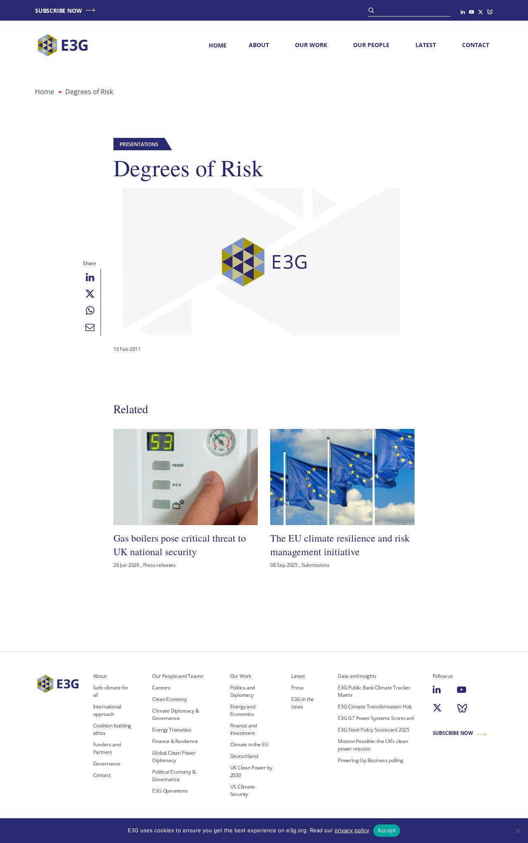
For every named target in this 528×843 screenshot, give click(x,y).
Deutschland (244, 756)
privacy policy (352, 830)
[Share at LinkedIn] (90, 277)
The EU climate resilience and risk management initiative (340, 544)
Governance (106, 763)
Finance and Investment (243, 729)
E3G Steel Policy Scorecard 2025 (374, 729)
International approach (107, 710)
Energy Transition (171, 729)
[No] (518, 830)
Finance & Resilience (175, 741)
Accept (386, 830)
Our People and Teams (177, 676)
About (259, 45)
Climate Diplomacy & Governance (175, 714)
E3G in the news (302, 703)
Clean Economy (169, 699)
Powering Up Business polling (370, 760)
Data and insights (357, 676)
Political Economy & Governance (174, 775)
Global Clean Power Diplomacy (174, 756)
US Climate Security (242, 790)
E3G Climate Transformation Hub (375, 706)
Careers (161, 687)
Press (297, 687)
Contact (475, 45)
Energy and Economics (242, 710)
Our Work (311, 45)
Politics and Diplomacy (242, 691)
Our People (371, 45)
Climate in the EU (249, 744)
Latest (425, 45)
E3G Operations (169, 790)
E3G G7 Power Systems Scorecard (376, 718)
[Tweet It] (90, 294)
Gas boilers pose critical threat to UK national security (179, 544)
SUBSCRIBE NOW (58, 10)
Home (217, 45)
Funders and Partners (107, 748)
